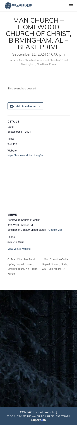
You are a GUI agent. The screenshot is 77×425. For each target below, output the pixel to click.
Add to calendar (26, 106)
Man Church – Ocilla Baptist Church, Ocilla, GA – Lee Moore (55, 264)
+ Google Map (54, 229)
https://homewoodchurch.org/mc (26, 155)
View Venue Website (19, 248)
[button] (71, 5)
